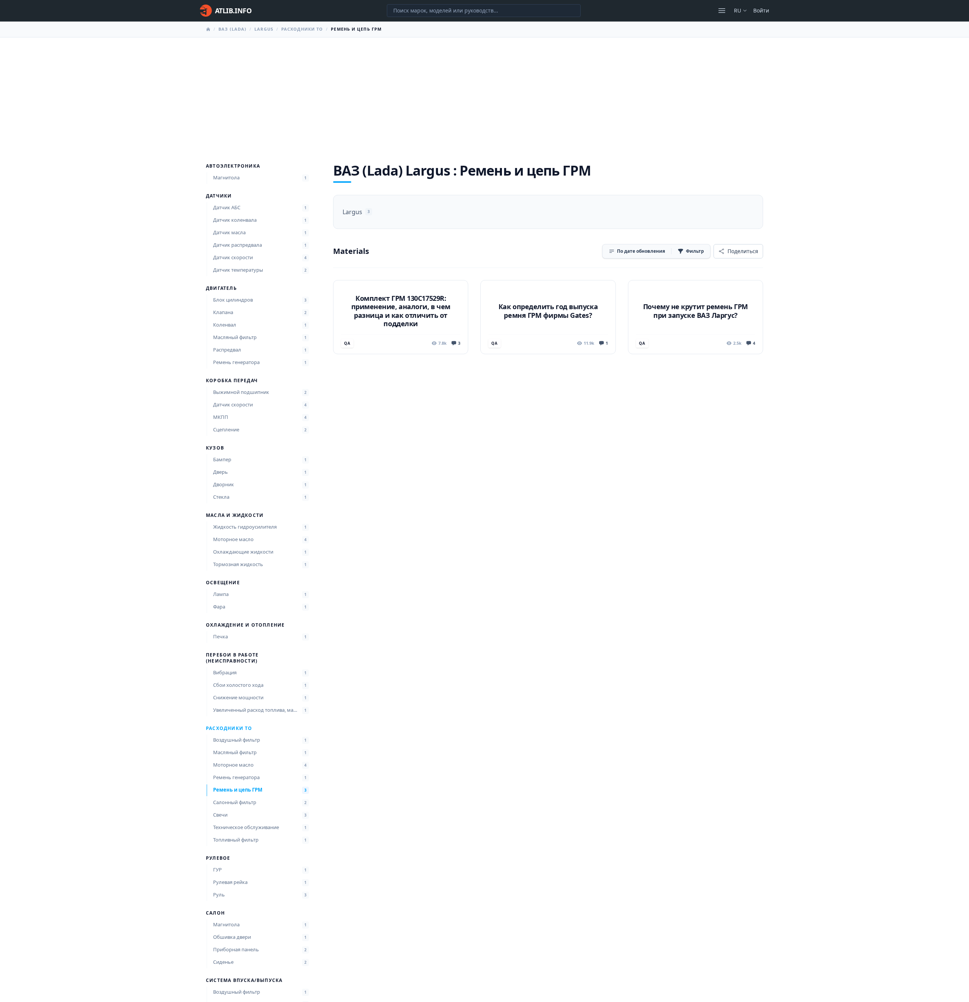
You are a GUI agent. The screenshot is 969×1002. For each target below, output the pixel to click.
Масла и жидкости (234, 515)
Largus (263, 29)
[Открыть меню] (722, 11)
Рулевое (218, 858)
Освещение (223, 583)
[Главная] (208, 29)
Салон (215, 913)
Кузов (215, 448)
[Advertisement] (484, 94)
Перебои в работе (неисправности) (232, 658)
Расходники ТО (302, 29)
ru (737, 10)
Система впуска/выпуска (244, 980)
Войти (761, 10)
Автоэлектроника (233, 166)
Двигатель (221, 288)
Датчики (219, 196)
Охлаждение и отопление (245, 625)
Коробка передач (232, 381)
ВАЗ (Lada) (232, 29)
